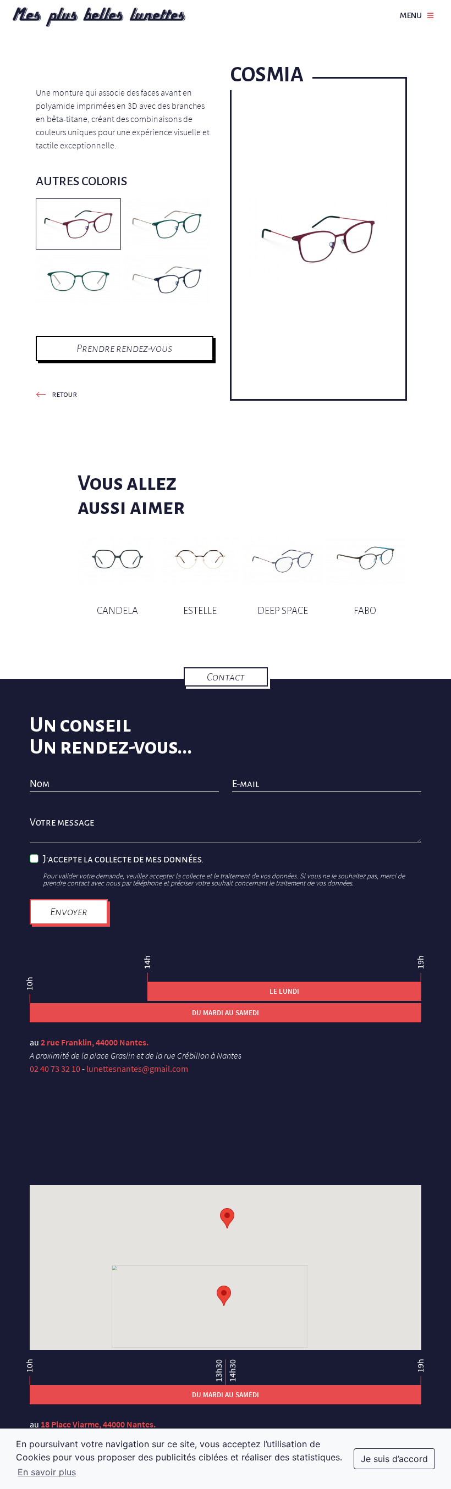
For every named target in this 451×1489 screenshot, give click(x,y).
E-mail (245, 784)
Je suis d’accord (394, 1458)
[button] (223, 1295)
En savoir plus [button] (47, 1471)
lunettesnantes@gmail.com (137, 1068)
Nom (40, 784)
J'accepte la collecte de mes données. (123, 859)
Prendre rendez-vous (124, 348)
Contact (226, 677)
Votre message (62, 822)
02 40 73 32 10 (55, 1068)
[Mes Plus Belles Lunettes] (99, 17)
